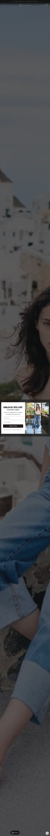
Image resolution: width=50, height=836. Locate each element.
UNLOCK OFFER (13, 426)
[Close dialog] (47, 404)
